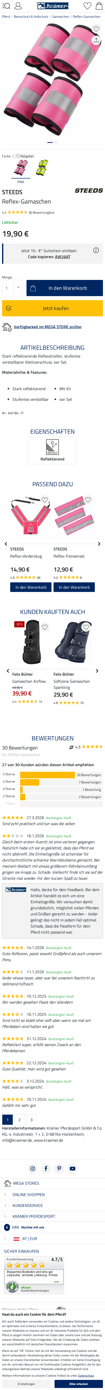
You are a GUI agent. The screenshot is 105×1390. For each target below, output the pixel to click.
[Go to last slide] (6, 544)
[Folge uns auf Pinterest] (59, 1169)
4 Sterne (9, 781)
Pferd (6, 16)
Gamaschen (60, 16)
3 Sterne (9, 788)
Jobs (25, 1227)
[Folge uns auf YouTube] (72, 1169)
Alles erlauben (78, 1383)
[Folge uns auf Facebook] (46, 1169)
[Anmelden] (18, 5)
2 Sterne (9, 796)
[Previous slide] (6, 172)
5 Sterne (9, 774)
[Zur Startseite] (53, 5)
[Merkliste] (87, 5)
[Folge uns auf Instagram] (33, 1169)
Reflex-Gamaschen (86, 16)
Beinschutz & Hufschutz (31, 16)
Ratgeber (27, 156)
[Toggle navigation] (6, 6)
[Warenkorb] (99, 5)
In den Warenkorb (31, 587)
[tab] (49, 142)
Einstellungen (26, 1383)
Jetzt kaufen (56, 308)
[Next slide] (99, 172)
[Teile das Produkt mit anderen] (96, 40)
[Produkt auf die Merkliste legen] (96, 28)
